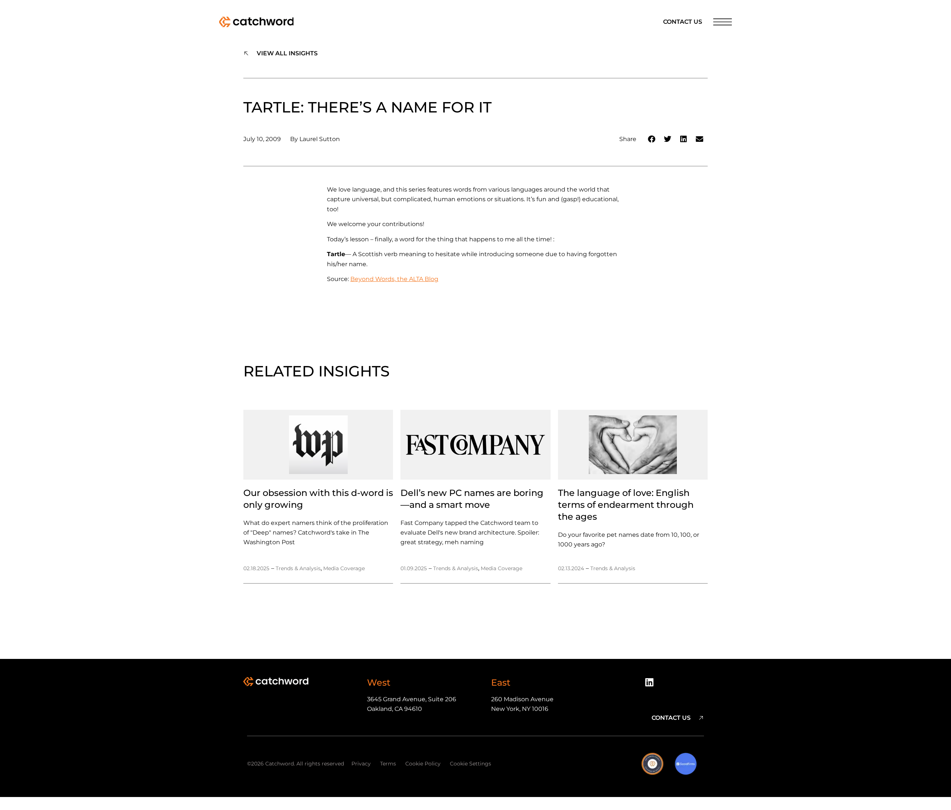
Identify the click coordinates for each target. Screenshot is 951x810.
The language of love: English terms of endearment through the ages (626, 504)
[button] (652, 139)
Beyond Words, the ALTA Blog (394, 278)
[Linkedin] (652, 684)
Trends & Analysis (298, 568)
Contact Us (682, 21)
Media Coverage (344, 568)
